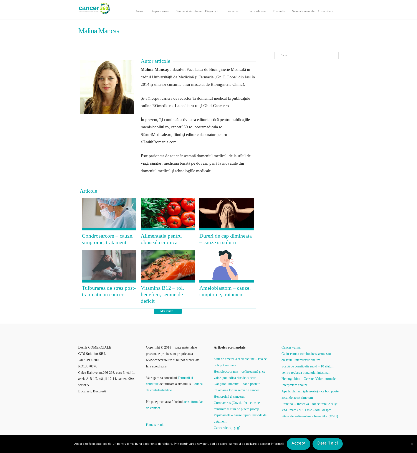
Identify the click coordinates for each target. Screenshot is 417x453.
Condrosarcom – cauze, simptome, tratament (107, 239)
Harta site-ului (155, 425)
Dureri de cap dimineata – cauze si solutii (225, 239)
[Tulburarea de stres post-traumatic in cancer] (109, 266)
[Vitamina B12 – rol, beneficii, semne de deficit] (168, 266)
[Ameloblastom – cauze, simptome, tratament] (226, 266)
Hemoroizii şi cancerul (229, 396)
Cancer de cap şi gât (227, 428)
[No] (411, 444)
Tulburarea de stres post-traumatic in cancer (109, 291)
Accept (298, 443)
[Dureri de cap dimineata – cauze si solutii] (226, 214)
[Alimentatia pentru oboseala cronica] (168, 214)
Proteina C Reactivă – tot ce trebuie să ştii (309, 404)
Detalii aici (327, 443)
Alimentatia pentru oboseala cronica (161, 239)
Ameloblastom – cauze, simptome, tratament (225, 291)
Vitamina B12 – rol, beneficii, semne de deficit (162, 294)
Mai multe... (167, 311)
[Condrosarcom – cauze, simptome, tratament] (109, 214)
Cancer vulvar (291, 347)
